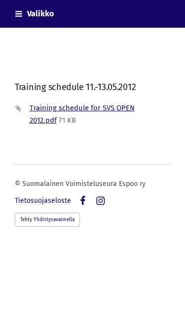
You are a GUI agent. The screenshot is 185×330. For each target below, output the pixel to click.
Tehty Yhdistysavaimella (47, 220)
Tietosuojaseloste (43, 200)
